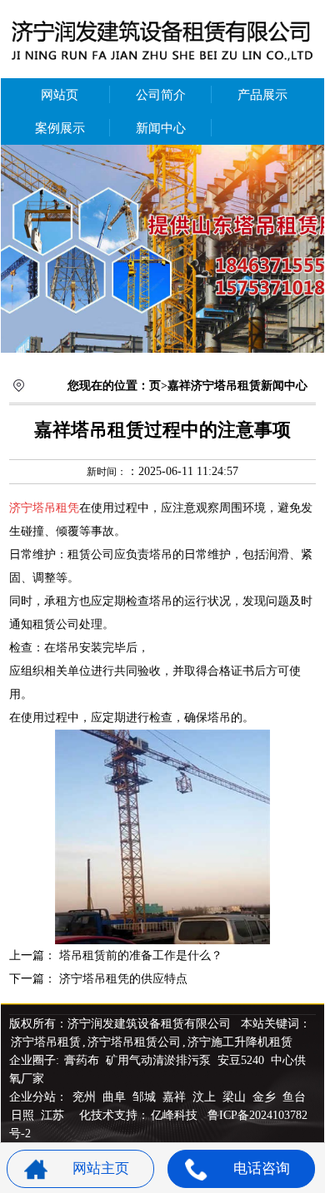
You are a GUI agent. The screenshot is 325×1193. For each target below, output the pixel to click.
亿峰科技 (174, 1115)
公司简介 (161, 94)
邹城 (145, 1097)
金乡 (265, 1097)
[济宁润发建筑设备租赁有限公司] (162, 249)
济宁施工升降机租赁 (240, 1042)
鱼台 (294, 1097)
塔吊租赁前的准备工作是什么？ (140, 955)
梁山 (235, 1097)
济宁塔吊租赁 (46, 1042)
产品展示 (263, 94)
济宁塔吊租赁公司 (134, 1042)
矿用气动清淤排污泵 (160, 1060)
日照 (24, 1115)
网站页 (59, 94)
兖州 (85, 1097)
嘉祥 (175, 1097)
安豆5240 (241, 1060)
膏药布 (81, 1060)
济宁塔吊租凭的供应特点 (123, 979)
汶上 (205, 1097)
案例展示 (60, 128)
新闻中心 (161, 128)
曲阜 (115, 1097)
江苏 (54, 1115)
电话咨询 (261, 1168)
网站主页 (100, 1168)
